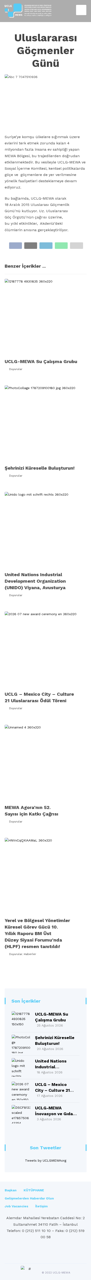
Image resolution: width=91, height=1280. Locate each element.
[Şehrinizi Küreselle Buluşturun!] (21, 1044)
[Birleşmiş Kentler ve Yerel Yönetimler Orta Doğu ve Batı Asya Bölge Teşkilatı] (28, 10)
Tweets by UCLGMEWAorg (45, 1160)
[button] (15, 245)
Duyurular (15, 369)
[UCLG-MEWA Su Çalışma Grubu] (21, 1020)
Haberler (30, 954)
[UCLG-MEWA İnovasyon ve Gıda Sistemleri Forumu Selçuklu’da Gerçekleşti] (21, 1114)
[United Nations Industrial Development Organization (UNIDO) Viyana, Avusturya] (21, 1067)
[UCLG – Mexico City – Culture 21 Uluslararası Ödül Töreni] (21, 1091)
